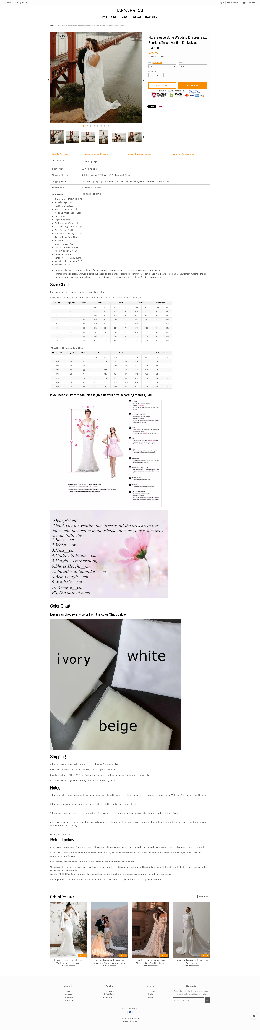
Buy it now (192, 85)
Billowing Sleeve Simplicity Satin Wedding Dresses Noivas (68, 961)
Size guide (157, 63)
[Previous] (48, 80)
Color (181, 63)
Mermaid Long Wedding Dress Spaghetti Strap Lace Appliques (109, 961)
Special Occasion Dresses (140, 154)
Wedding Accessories (183, 154)
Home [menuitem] (104, 17)
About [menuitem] (125, 17)
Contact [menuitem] (137, 17)
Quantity (152, 71)
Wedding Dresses (60, 154)
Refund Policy (109, 994)
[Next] (143, 80)
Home (52, 25)
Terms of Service (109, 997)
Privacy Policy (109, 991)
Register (150, 997)
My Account (150, 991)
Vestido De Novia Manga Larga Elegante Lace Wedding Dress (150, 961)
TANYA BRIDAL (130, 10)
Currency (18, 3)
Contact (68, 994)
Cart (250, 3)
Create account (232, 3)
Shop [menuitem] (113, 17)
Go (207, 1000)
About (68, 991)
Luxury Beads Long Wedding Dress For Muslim (191, 961)
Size (155, 63)
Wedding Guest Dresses (96, 154)
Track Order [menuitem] (151, 17)
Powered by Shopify (130, 1021)
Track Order (68, 1000)
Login (150, 994)
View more (203, 896)
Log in (222, 3)
